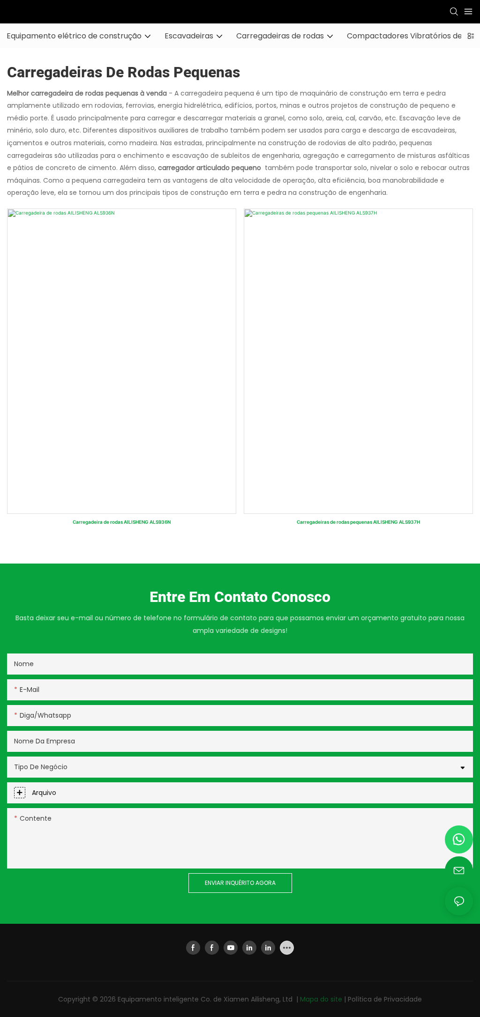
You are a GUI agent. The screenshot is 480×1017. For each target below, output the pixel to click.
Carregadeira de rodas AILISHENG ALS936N (122, 522)
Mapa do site (322, 999)
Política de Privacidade (385, 999)
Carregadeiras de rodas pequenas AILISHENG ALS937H (358, 522)
